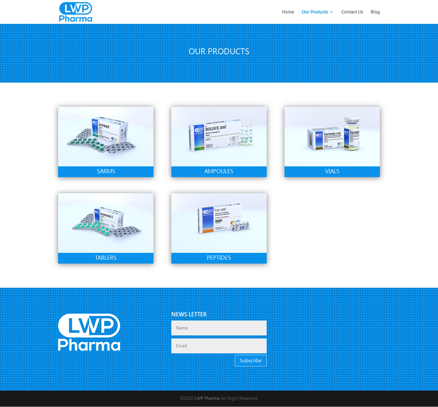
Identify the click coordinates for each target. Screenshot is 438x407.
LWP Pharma (207, 398)
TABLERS (106, 257)
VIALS (332, 171)
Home (288, 12)
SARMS (106, 171)
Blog (375, 12)
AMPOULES (218, 171)
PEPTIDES (219, 257)
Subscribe (251, 360)
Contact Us (352, 12)
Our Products (315, 12)
